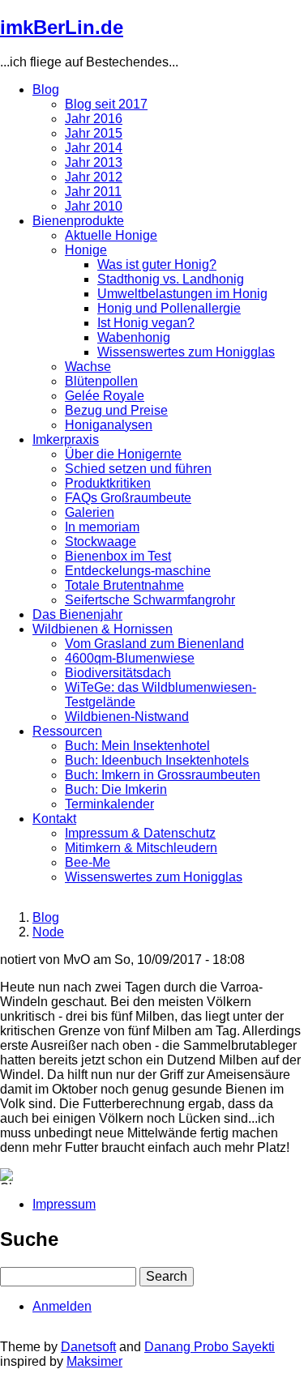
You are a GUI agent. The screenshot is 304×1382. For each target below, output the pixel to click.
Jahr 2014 (93, 148)
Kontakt (54, 818)
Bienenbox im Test (118, 556)
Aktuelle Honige (111, 235)
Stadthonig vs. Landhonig (170, 279)
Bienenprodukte (78, 221)
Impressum (64, 1204)
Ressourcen (67, 731)
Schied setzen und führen (138, 469)
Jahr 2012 (93, 177)
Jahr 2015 (93, 133)
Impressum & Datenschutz (140, 833)
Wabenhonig (133, 337)
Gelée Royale (104, 396)
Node (48, 932)
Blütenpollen (101, 381)
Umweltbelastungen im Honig (182, 294)
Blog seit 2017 (106, 104)
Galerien (89, 512)
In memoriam (102, 527)
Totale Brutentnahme (124, 585)
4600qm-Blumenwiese (130, 658)
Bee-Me (87, 862)
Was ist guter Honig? (156, 264)
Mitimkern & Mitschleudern (141, 848)
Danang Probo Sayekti (209, 1347)
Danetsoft (88, 1347)
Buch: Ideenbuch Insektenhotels (157, 760)
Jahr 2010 (93, 206)
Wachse (88, 366)
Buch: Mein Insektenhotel (137, 746)
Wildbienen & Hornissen (102, 629)
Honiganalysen (108, 425)
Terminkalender (109, 804)
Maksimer (94, 1361)
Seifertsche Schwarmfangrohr (150, 600)
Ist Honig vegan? (146, 323)
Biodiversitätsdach (118, 673)
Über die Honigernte (123, 454)
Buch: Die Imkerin (116, 789)
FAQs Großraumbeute (128, 498)
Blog (45, 89)
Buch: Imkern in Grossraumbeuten (162, 775)
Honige (86, 250)
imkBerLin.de (61, 27)
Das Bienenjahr (77, 614)
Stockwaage (100, 541)
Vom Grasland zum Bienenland (154, 643)
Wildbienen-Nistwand (127, 716)
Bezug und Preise (116, 410)
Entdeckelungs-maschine (138, 571)
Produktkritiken (108, 483)
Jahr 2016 (93, 119)
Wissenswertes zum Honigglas (186, 352)
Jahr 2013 (93, 162)
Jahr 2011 (93, 191)
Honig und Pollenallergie (169, 308)
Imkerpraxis (65, 439)
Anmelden (62, 1306)
